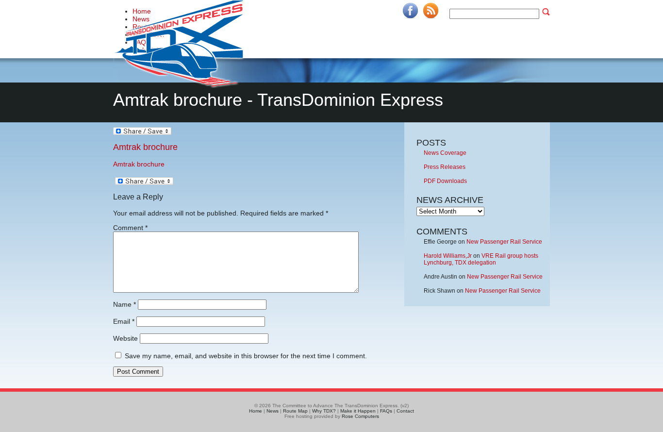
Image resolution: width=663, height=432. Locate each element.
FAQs (386, 411)
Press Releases (444, 167)
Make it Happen (358, 411)
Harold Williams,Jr (448, 255)
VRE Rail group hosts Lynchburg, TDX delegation (481, 259)
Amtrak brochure (145, 147)
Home (255, 411)
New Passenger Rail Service (504, 241)
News (272, 411)
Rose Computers (360, 416)
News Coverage (445, 153)
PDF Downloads (445, 181)
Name (124, 304)
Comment (130, 228)
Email (123, 321)
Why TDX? (324, 411)
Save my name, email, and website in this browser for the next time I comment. (246, 356)
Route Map (295, 411)
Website (125, 338)
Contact (405, 411)
